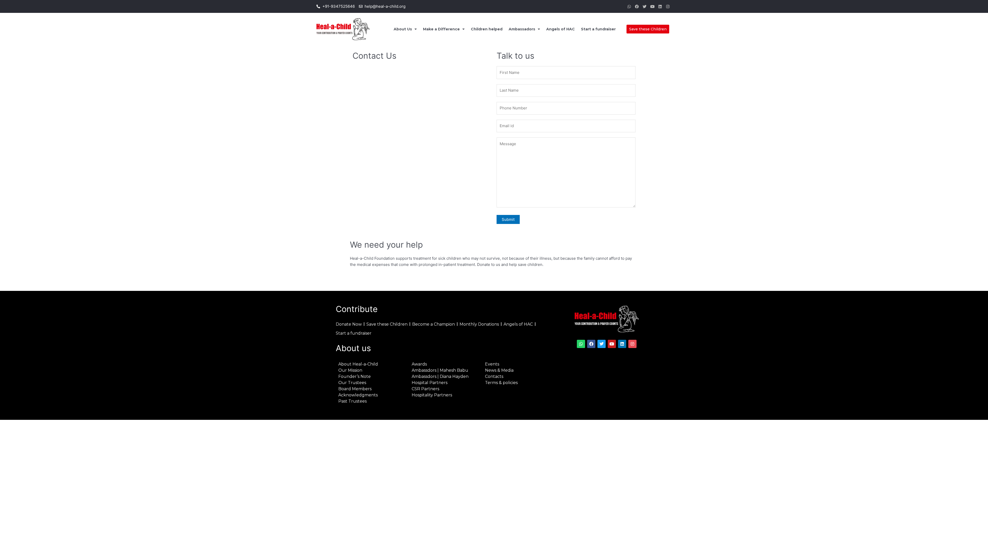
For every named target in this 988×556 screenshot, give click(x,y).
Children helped (486, 29)
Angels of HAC (560, 29)
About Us (403, 29)
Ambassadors (522, 29)
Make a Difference (441, 29)
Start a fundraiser (598, 29)
